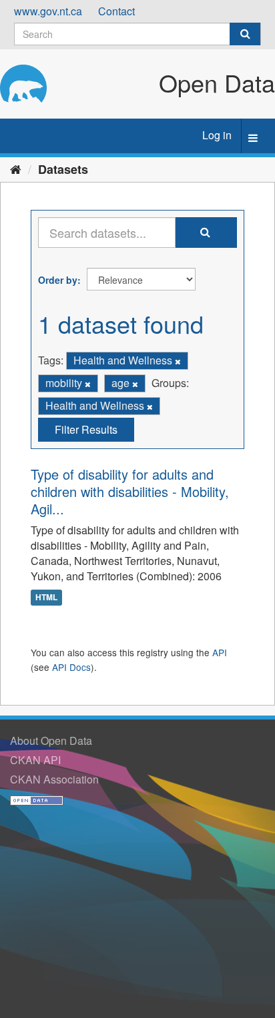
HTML (46, 598)
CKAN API (35, 759)
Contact (116, 11)
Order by (57, 279)
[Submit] (245, 34)
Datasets (63, 169)
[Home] (15, 168)
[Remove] (178, 361)
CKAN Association (54, 779)
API (219, 652)
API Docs (71, 667)
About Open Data (51, 740)
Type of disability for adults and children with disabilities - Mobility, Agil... (130, 491)
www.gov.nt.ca (48, 11)
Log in (217, 135)
